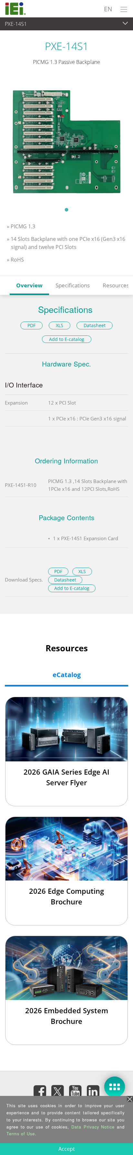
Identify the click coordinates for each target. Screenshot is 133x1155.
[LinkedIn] (93, 1091)
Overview (29, 285)
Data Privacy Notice (93, 1127)
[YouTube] (75, 1091)
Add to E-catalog (66, 339)
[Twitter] (57, 1089)
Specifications (73, 285)
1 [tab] (66, 209)
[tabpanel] (66, 140)
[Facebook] (40, 1091)
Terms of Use (20, 1133)
